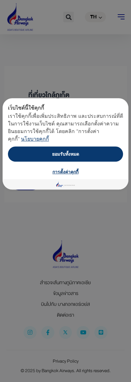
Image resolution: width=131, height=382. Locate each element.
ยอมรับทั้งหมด (65, 154)
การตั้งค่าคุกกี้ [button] (65, 171)
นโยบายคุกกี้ (35, 139)
